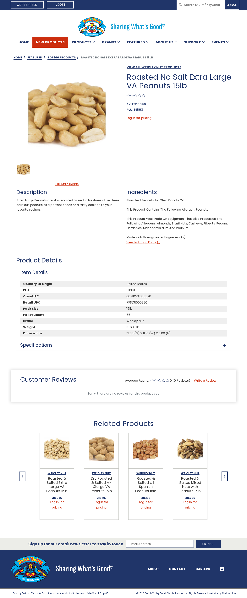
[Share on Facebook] (222, 569)
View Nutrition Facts (141, 242)
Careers (202, 569)
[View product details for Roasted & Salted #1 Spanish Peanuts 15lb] (146, 451)
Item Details (34, 272)
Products (81, 42)
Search (232, 5)
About (153, 569)
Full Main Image (67, 184)
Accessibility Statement (71, 593)
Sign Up (208, 544)
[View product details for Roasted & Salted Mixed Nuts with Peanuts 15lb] (190, 451)
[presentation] (22, 476)
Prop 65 (104, 593)
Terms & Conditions (43, 593)
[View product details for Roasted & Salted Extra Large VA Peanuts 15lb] (57, 451)
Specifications (36, 345)
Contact (177, 569)
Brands (109, 42)
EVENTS (218, 42)
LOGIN (60, 4)
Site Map (92, 593)
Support (192, 42)
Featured (136, 42)
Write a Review (205, 380)
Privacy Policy (21, 593)
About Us (164, 42)
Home (24, 42)
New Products (50, 42)
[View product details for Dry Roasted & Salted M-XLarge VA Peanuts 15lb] (101, 451)
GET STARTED (27, 5)
